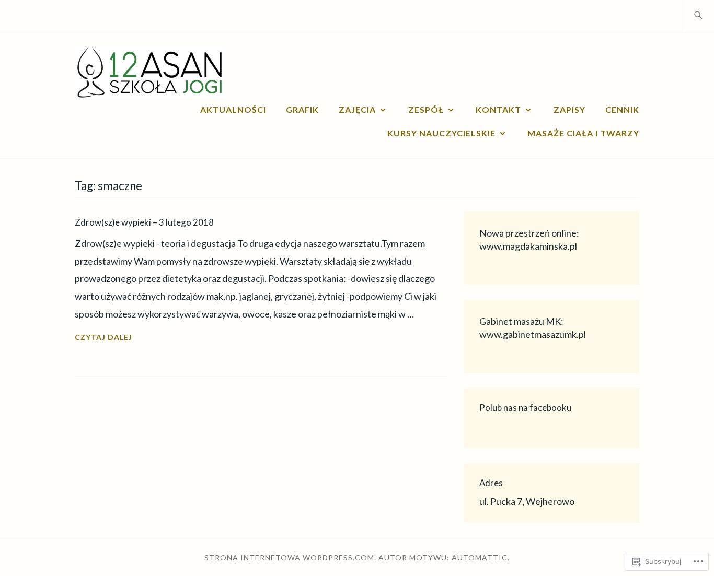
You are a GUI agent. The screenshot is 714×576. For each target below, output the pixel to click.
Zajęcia (357, 109)
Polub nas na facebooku (525, 407)
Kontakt (498, 109)
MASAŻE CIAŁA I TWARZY (583, 133)
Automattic (480, 557)
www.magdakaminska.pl (528, 246)
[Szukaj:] (698, 16)
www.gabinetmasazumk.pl (532, 334)
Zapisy (569, 109)
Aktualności (233, 109)
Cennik (622, 109)
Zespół (426, 109)
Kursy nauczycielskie (441, 133)
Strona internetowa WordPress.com (289, 557)
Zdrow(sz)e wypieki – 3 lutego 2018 (144, 222)
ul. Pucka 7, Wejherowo (526, 501)
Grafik (302, 109)
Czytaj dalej (103, 338)
